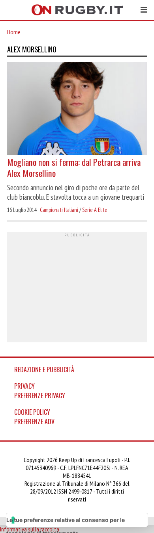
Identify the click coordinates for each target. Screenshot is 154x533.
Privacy (24, 386)
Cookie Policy (32, 412)
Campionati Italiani (59, 210)
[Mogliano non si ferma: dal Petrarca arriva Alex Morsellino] (77, 109)
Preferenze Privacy (39, 395)
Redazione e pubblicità (44, 369)
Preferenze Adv (34, 421)
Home (14, 32)
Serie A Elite (94, 210)
